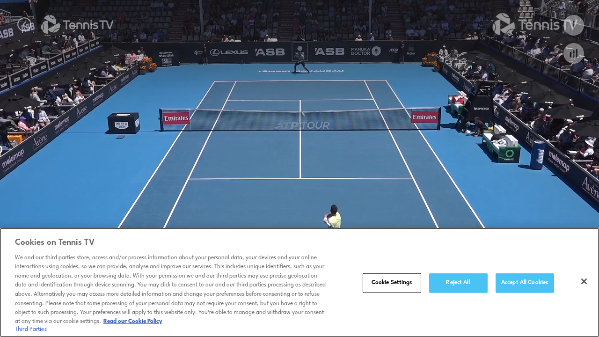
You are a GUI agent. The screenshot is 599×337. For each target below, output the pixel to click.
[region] (299, 282)
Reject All (458, 283)
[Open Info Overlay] (573, 25)
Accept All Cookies (524, 283)
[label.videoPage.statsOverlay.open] (573, 53)
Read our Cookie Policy (132, 321)
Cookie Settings (392, 283)
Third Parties (31, 329)
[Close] (584, 281)
